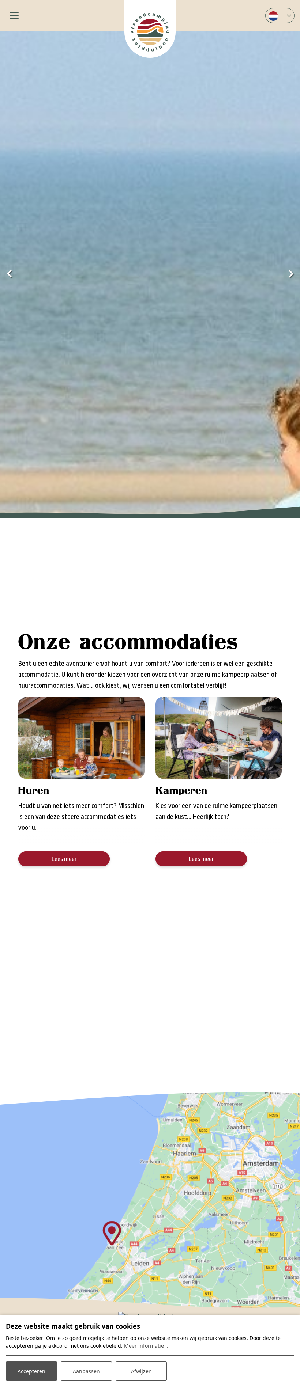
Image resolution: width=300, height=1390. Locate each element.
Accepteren (31, 1371)
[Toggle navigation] (14, 15)
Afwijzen (141, 1371)
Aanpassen (86, 1371)
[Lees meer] (81, 738)
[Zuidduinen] (150, 29)
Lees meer (64, 858)
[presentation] (9, 274)
